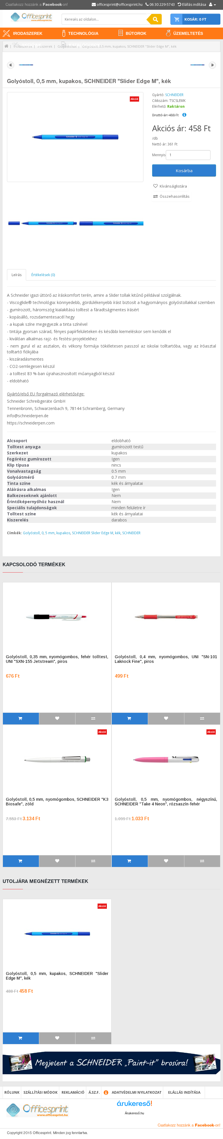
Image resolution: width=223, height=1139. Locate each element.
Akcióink (31, 45)
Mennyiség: (158, 154)
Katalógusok (84, 45)
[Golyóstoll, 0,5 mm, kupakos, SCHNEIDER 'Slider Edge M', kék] (42, 223)
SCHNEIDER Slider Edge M (92, 532)
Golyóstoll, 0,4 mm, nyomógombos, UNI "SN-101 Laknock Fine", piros (166, 659)
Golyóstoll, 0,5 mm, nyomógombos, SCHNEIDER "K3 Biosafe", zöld (57, 801)
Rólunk (11, 1092)
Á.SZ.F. (94, 1092)
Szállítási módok (40, 1092)
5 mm (50, 532)
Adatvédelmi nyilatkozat (136, 1092)
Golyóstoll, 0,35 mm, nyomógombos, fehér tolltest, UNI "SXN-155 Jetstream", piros (57, 659)
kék (118, 532)
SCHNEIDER (174, 94)
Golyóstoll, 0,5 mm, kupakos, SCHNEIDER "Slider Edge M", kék (129, 46)
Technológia (83, 33)
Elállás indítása (184, 1092)
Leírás (16, 274)
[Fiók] (212, 4)
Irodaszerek (27, 33)
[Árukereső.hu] (134, 1105)
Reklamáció (73, 1092)
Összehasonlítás (175, 196)
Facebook (52, 4)
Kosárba (184, 170)
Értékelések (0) (43, 274)
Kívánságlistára (173, 186)
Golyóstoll (31, 532)
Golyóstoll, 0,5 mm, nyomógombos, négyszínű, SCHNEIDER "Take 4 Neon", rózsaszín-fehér (166, 801)
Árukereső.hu (134, 1113)
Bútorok (136, 33)
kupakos (63, 532)
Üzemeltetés (188, 33)
